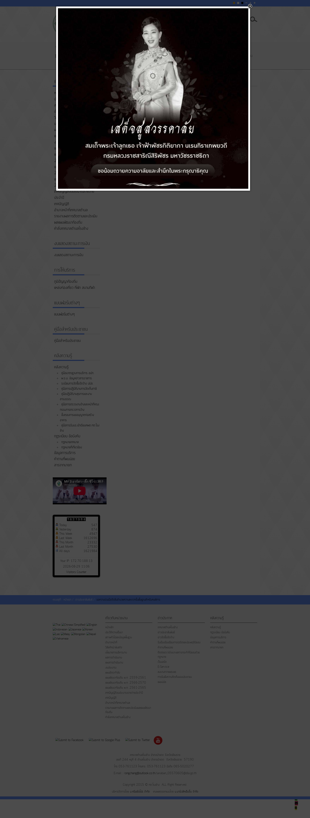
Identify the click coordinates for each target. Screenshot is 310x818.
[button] (250, 6)
